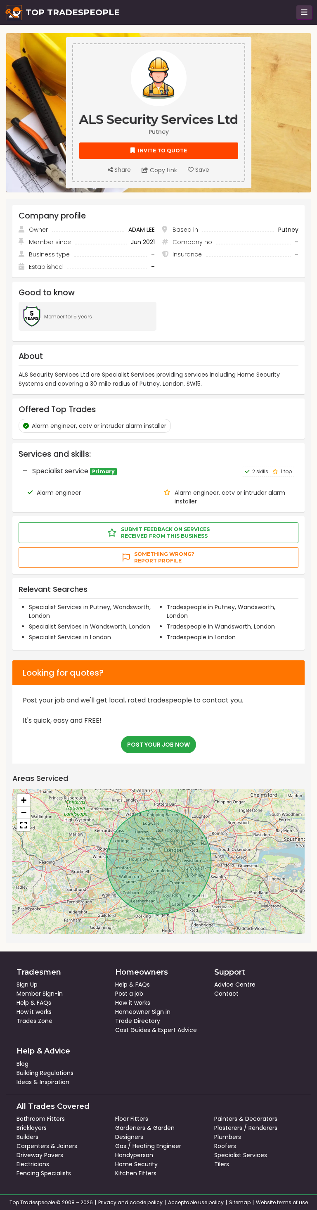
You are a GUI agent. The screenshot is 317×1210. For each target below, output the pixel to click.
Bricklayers (32, 1128)
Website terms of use (282, 1202)
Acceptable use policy (196, 1202)
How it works (34, 1012)
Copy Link (162, 170)
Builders (27, 1137)
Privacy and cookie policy (130, 1202)
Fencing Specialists (44, 1173)
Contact (226, 993)
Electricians (33, 1164)
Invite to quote (162, 150)
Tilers (221, 1164)
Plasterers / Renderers (245, 1128)
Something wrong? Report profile (164, 557)
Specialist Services (240, 1155)
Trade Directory (137, 1021)
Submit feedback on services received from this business (165, 532)
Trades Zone (34, 1021)
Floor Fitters (131, 1119)
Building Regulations (45, 1073)
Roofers (225, 1146)
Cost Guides (132, 1030)
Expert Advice (177, 1030)
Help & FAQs (34, 1003)
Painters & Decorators (245, 1119)
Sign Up (27, 984)
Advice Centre (234, 984)
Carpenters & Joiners (47, 1146)
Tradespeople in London (201, 637)
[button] (23, 800)
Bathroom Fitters (41, 1119)
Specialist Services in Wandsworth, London (89, 626)
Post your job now (158, 744)
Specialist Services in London (70, 637)
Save (201, 170)
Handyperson (134, 1155)
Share (122, 170)
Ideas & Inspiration (43, 1082)
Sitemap (240, 1202)
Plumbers (227, 1137)
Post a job (129, 993)
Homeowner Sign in (142, 1012)
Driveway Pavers (40, 1155)
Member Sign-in (40, 993)
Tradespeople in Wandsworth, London (221, 626)
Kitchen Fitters (135, 1173)
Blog (22, 1064)
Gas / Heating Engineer (148, 1146)
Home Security (136, 1164)
